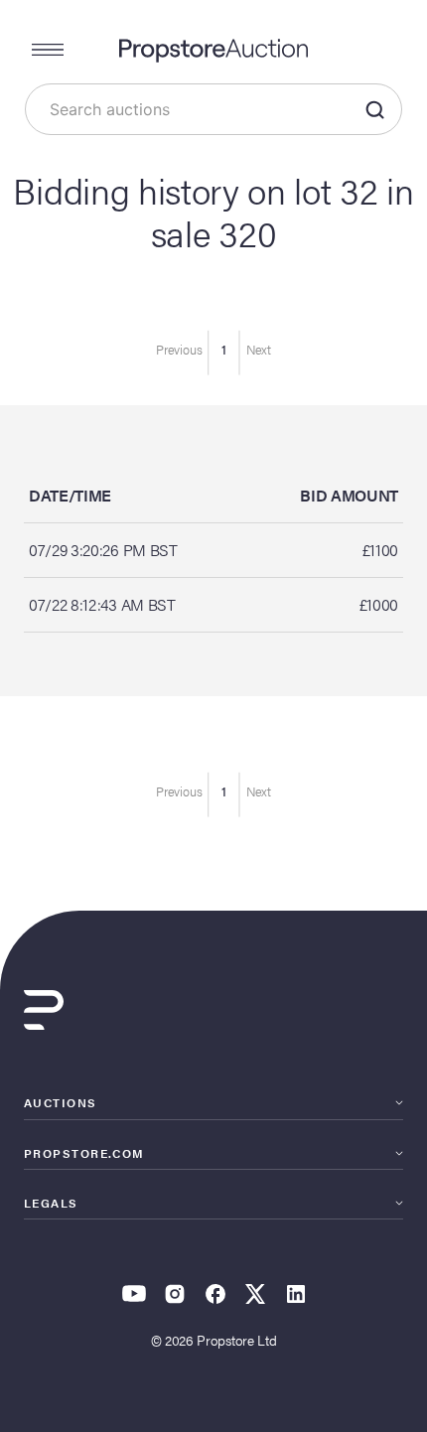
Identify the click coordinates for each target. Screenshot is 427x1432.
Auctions (60, 1102)
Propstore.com (84, 1153)
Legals (51, 1203)
